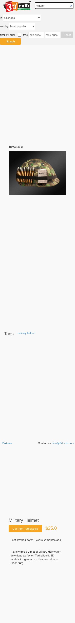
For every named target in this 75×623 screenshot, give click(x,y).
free (25, 34)
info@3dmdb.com (63, 443)
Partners (7, 443)
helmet (31, 333)
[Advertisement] (37, 584)
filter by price (8, 34)
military (22, 333)
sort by (4, 26)
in (1, 17)
